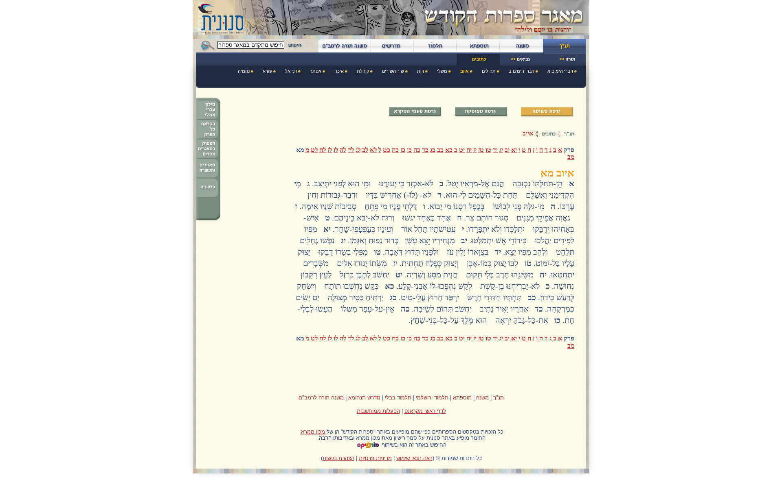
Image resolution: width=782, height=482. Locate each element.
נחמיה (244, 71)
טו (488, 149)
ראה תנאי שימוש (414, 458)
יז (475, 149)
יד (495, 149)
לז (329, 149)
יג (501, 149)
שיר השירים (393, 71)
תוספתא (462, 398)
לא (373, 149)
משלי (442, 71)
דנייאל (291, 71)
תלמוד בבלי (398, 398)
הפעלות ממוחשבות (378, 411)
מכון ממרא (313, 432)
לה (343, 149)
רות (420, 71)
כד (425, 149)
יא (514, 149)
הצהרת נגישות (338, 458)
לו (336, 149)
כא (449, 149)
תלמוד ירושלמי (432, 398)
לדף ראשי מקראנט (425, 411)
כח (395, 149)
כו (409, 149)
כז (402, 149)
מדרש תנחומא (364, 398)
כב (440, 149)
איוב (464, 71)
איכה (339, 71)
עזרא (267, 71)
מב (570, 156)
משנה (482, 398)
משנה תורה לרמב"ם (321, 398)
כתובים (549, 134)
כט (386, 149)
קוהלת (363, 71)
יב (507, 149)
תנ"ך (569, 134)
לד (351, 149)
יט (462, 149)
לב (365, 149)
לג (358, 149)
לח (322, 149)
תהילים (489, 71)
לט (314, 149)
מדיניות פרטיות (375, 458)
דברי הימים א (560, 71)
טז (481, 149)
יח (469, 149)
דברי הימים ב (521, 71)
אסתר (315, 71)
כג (432, 149)
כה (416, 149)
